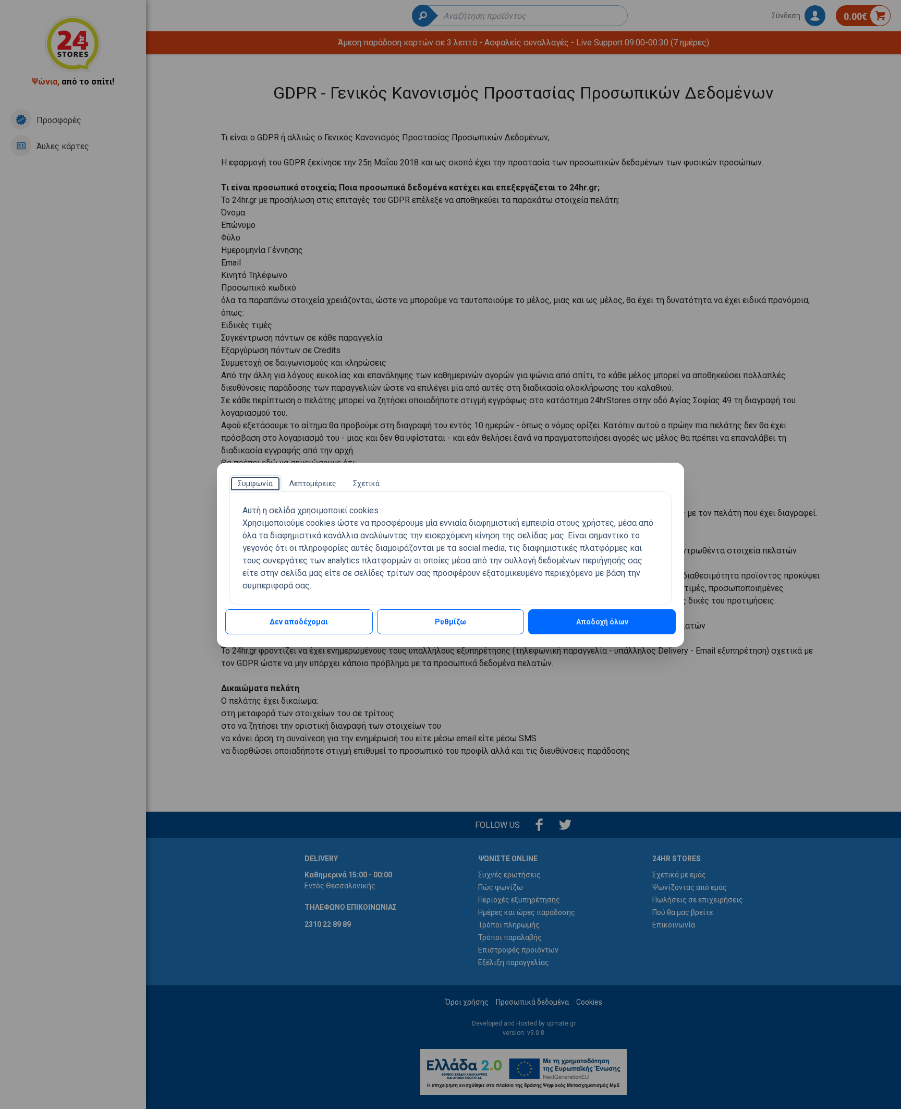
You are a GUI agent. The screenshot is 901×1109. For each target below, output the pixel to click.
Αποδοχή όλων (602, 622)
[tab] (255, 483)
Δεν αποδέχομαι (299, 622)
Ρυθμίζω (450, 622)
